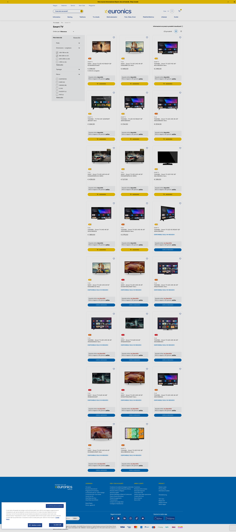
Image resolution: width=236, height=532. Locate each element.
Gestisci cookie (36, 525)
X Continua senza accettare (55, 506)
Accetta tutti (57, 525)
